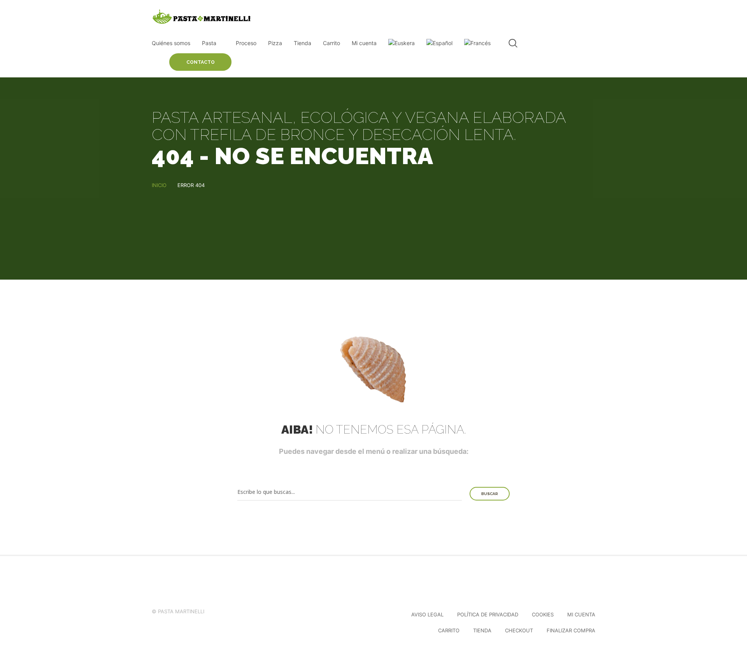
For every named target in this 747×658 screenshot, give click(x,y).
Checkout (519, 630)
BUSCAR (489, 494)
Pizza (275, 43)
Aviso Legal (427, 614)
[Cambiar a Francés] (477, 43)
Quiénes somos (171, 43)
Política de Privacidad (487, 614)
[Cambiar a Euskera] (401, 43)
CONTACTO (200, 62)
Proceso (246, 43)
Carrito (331, 43)
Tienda (302, 43)
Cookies (543, 614)
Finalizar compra (571, 630)
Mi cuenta (364, 43)
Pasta (209, 43)
